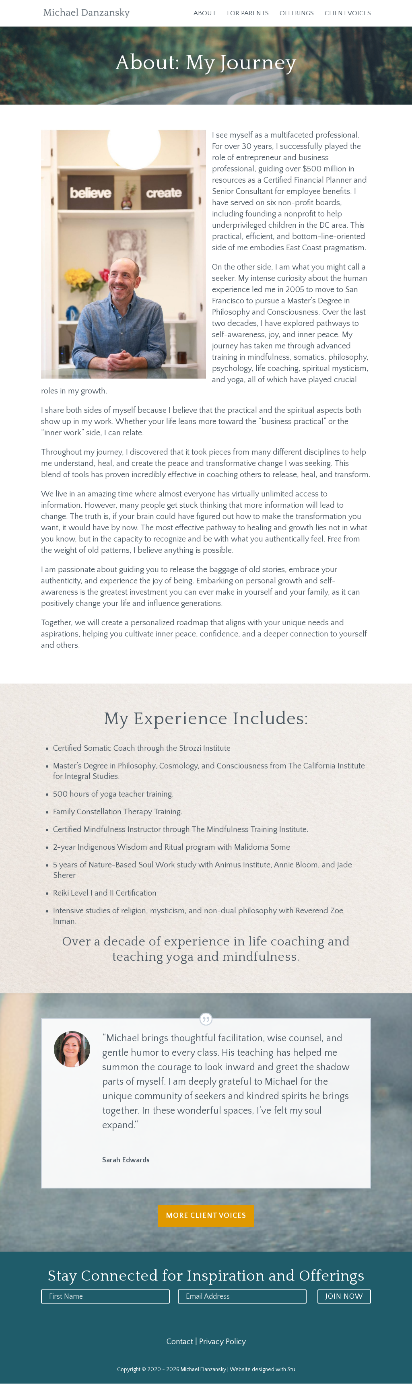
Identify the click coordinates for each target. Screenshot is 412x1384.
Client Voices (348, 13)
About (205, 13)
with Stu (285, 1369)
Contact (180, 1341)
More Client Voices (206, 1216)
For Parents (248, 13)
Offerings (297, 13)
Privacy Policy (222, 1341)
